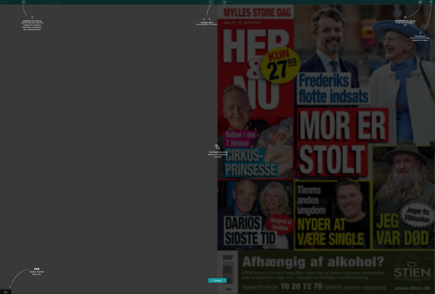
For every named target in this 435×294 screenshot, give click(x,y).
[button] (217, 280)
